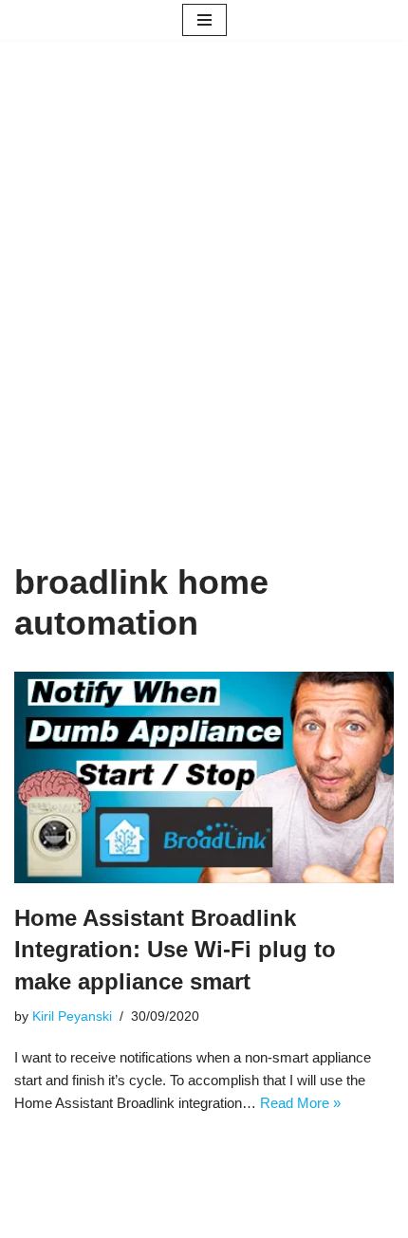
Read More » (300, 1103)
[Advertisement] (204, 329)
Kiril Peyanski (72, 1016)
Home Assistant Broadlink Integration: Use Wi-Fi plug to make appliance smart (175, 949)
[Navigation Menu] (204, 20)
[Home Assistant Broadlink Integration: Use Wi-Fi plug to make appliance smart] (204, 777)
